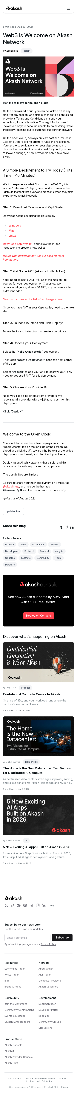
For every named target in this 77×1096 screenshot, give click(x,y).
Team (58, 558)
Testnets (26, 558)
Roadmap (44, 1015)
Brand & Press (12, 986)
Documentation (47, 1003)
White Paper (11, 974)
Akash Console (13, 1044)
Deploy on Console (38, 615)
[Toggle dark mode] (52, 905)
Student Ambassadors (17, 1021)
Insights (59, 551)
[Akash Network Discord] (18, 905)
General (44, 551)
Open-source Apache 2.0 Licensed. (25, 1087)
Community (43, 558)
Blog (7, 980)
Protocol (29, 551)
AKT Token (44, 974)
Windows (15, 225)
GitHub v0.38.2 (51, 1087)
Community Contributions (19, 1009)
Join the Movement (15, 1003)
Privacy (64, 1087)
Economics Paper (14, 968)
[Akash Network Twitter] (6, 905)
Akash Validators (48, 986)
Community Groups (49, 1021)
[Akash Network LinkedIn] (44, 905)
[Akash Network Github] (12, 905)
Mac (11, 230)
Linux (12, 235)
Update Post (13, 511)
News (23, 544)
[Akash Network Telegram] (31, 905)
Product (9, 544)
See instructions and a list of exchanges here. (33, 299)
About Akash (45, 968)
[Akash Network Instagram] (38, 905)
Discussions (45, 1027)
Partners (10, 564)
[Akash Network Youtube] (25, 905)
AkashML (9, 1050)
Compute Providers (49, 980)
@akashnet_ (11, 486)
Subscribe (62, 937)
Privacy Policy (48, 944)
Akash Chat (11, 1062)
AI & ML (54, 544)
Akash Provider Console (18, 1056)
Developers (12, 551)
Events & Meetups (14, 1015)
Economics (38, 544)
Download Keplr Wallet (18, 243)
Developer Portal (48, 1009)
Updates (10, 558)
